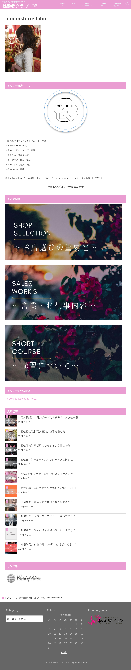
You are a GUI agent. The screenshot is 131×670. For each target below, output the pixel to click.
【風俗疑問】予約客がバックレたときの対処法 (45, 459)
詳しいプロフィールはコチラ (67, 186)
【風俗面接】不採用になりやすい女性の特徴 (44, 445)
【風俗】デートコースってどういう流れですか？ (47, 516)
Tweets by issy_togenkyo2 (21, 398)
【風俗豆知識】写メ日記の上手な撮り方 (41, 431)
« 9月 (64, 652)
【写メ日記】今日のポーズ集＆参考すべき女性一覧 (48, 417)
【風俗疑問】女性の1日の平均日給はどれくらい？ (47, 544)
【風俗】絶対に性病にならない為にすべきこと (45, 473)
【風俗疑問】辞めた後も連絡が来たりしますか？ (47, 530)
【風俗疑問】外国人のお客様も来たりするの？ (45, 501)
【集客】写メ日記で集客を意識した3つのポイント (47, 487)
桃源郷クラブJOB (20, 6)
